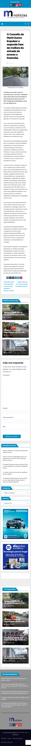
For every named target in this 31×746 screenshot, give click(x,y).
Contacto (9, 738)
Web (4, 426)
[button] (25, 24)
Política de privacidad (18, 738)
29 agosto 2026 (9, 605)
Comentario (6, 375)
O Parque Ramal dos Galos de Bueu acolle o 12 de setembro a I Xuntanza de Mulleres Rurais (15, 466)
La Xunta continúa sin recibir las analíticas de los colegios (14, 350)
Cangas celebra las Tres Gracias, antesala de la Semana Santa (21, 284)
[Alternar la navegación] (28, 24)
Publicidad (3, 738)
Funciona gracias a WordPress (10, 732)
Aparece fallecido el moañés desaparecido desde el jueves (14, 314)
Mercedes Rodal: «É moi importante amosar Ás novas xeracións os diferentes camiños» (9, 286)
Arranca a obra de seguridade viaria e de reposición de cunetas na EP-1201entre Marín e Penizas (14, 458)
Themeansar (15, 734)
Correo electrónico (8, 417)
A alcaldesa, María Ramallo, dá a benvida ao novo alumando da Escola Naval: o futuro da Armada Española (15, 480)
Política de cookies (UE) (6, 742)
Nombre (5, 408)
